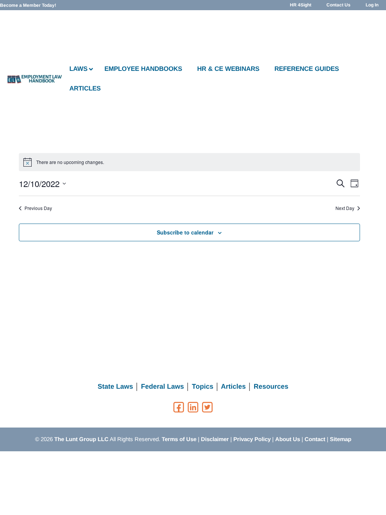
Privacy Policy (252, 439)
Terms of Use (179, 439)
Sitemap (340, 439)
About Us (287, 439)
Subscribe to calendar (185, 232)
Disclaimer (215, 439)
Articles (233, 386)
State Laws (115, 386)
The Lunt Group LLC (81, 439)
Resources (271, 386)
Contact (315, 439)
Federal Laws (162, 386)
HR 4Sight (300, 5)
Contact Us (338, 5)
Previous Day (38, 208)
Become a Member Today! (28, 5)
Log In (372, 5)
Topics (202, 386)
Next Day (344, 208)
